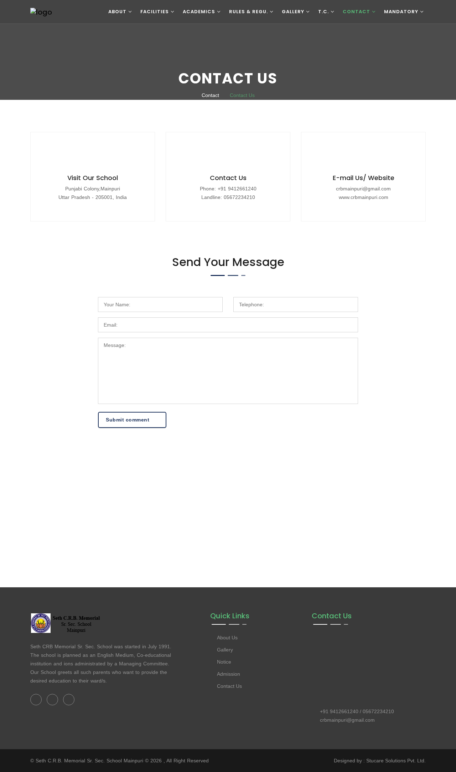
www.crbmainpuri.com (363, 197)
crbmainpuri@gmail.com (363, 188)
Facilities (154, 11)
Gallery (293, 11)
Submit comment (128, 420)
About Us (227, 637)
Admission (228, 674)
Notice (224, 662)
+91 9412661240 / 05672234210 (357, 711)
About (117, 11)
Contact (356, 11)
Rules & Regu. (248, 11)
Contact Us (242, 95)
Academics (199, 11)
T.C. (323, 11)
